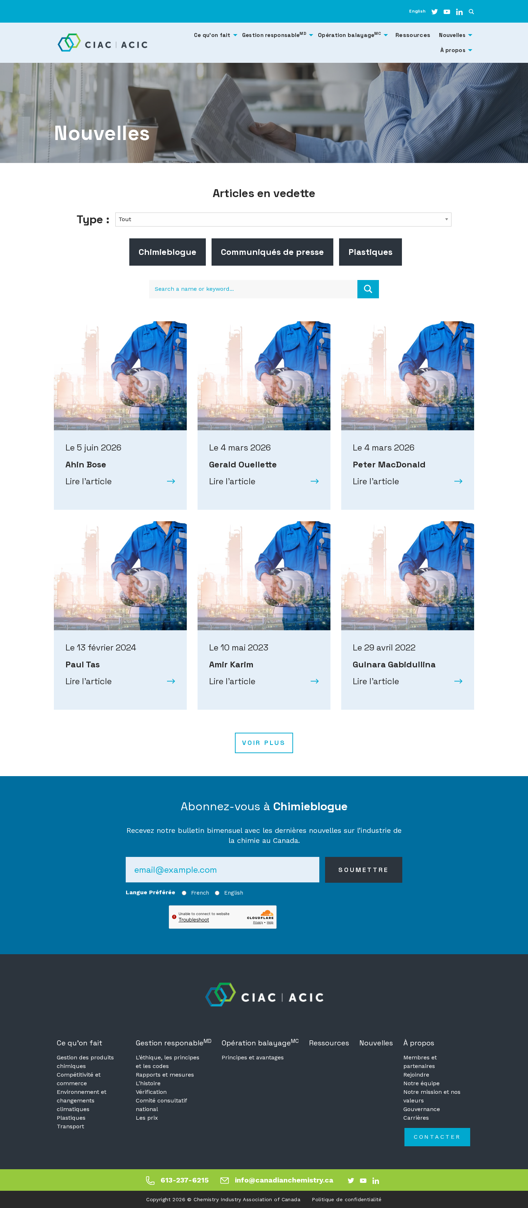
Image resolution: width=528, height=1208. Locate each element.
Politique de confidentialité (347, 1199)
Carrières (416, 1117)
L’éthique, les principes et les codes (167, 1061)
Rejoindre (416, 1074)
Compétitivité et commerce (79, 1079)
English (417, 11)
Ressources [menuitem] (412, 35)
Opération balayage (260, 1042)
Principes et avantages (253, 1057)
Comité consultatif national (161, 1105)
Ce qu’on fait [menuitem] (212, 35)
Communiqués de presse (272, 251)
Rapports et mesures (165, 1074)
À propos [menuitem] (453, 50)
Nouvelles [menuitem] (452, 35)
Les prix (147, 1117)
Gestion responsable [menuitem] (274, 34)
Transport (70, 1126)
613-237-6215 (185, 1180)
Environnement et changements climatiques (81, 1100)
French (200, 893)
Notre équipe (421, 1083)
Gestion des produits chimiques (85, 1061)
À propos (418, 1043)
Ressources (329, 1043)
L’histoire (148, 1083)
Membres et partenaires (420, 1061)
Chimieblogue (167, 251)
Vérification (151, 1091)
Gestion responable (174, 1042)
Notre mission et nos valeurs (431, 1096)
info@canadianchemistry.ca (284, 1180)
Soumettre (363, 870)
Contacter (437, 1136)
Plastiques (370, 251)
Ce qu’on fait (79, 1043)
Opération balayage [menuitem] (349, 34)
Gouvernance (421, 1109)
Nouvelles (376, 1043)
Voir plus (264, 742)
